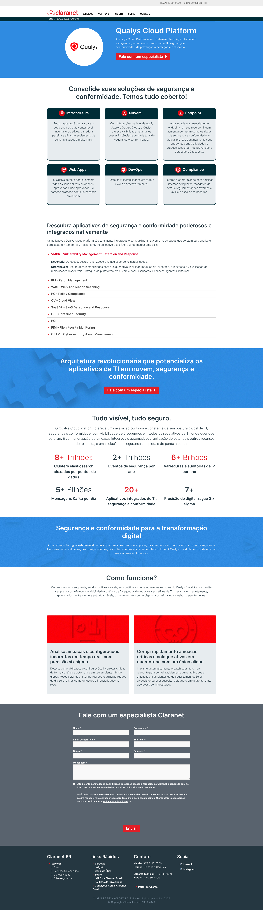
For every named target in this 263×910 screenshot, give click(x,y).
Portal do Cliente (192, 3)
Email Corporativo (84, 739)
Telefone (140, 739)
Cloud (57, 867)
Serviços (87, 14)
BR (205, 3)
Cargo (77, 751)
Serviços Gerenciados (66, 870)
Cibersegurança (63, 878)
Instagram (189, 869)
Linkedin (188, 864)
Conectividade (62, 874)
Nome (77, 728)
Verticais (103, 14)
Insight (118, 14)
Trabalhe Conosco (170, 3)
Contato (145, 14)
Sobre (131, 14)
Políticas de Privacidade (108, 881)
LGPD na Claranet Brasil (109, 878)
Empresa (140, 751)
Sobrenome (141, 728)
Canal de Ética (103, 870)
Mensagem (80, 762)
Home (50, 19)
